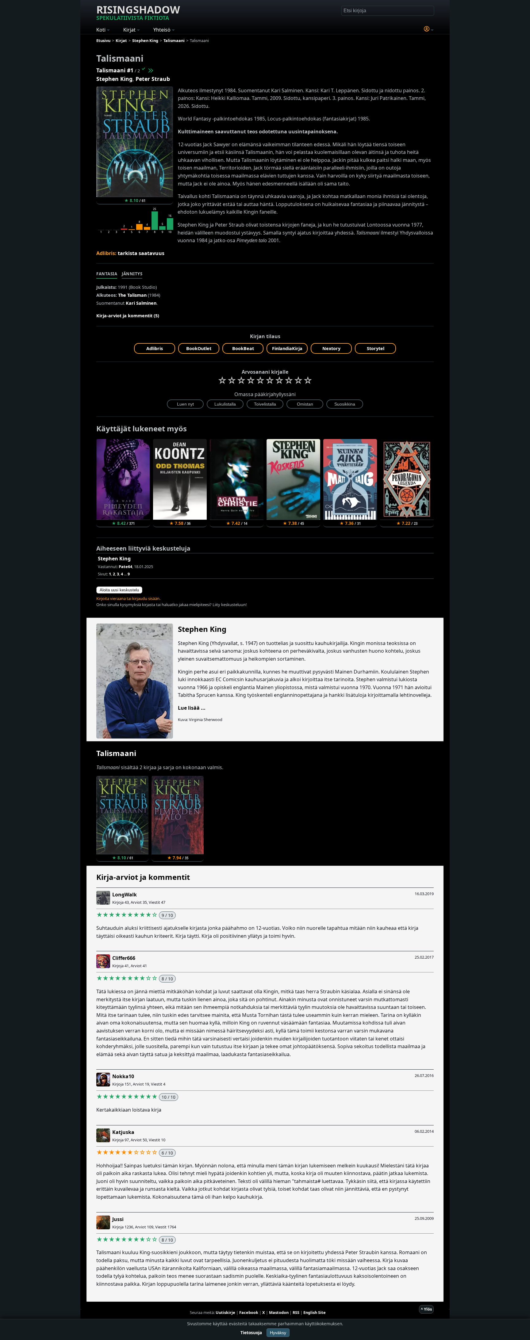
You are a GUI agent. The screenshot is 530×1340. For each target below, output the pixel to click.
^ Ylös (426, 1309)
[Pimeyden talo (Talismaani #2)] (150, 70)
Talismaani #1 (114, 70)
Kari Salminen (141, 303)
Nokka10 (123, 1076)
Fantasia (106, 274)
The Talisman (132, 295)
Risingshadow (138, 11)
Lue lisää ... (191, 707)
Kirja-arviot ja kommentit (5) (127, 316)
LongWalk (124, 894)
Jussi (118, 1219)
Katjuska (123, 1132)
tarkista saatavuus (141, 253)
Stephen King (114, 78)
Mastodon (279, 1312)
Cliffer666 (123, 958)
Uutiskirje (225, 1312)
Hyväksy (278, 1332)
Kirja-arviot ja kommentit (143, 877)
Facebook (248, 1312)
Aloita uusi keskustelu (119, 590)
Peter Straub (153, 78)
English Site (314, 1312)
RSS (296, 1312)
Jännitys (132, 274)
